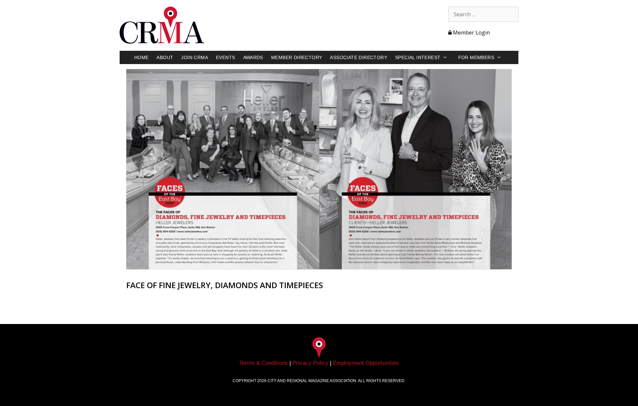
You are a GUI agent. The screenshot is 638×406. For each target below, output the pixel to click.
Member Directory (296, 57)
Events (225, 57)
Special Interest (417, 57)
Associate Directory (358, 57)
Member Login (471, 32)
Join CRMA (194, 57)
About (165, 57)
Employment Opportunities (366, 363)
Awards (253, 57)
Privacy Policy (310, 363)
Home (141, 57)
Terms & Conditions (263, 363)
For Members (476, 57)
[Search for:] (483, 14)
